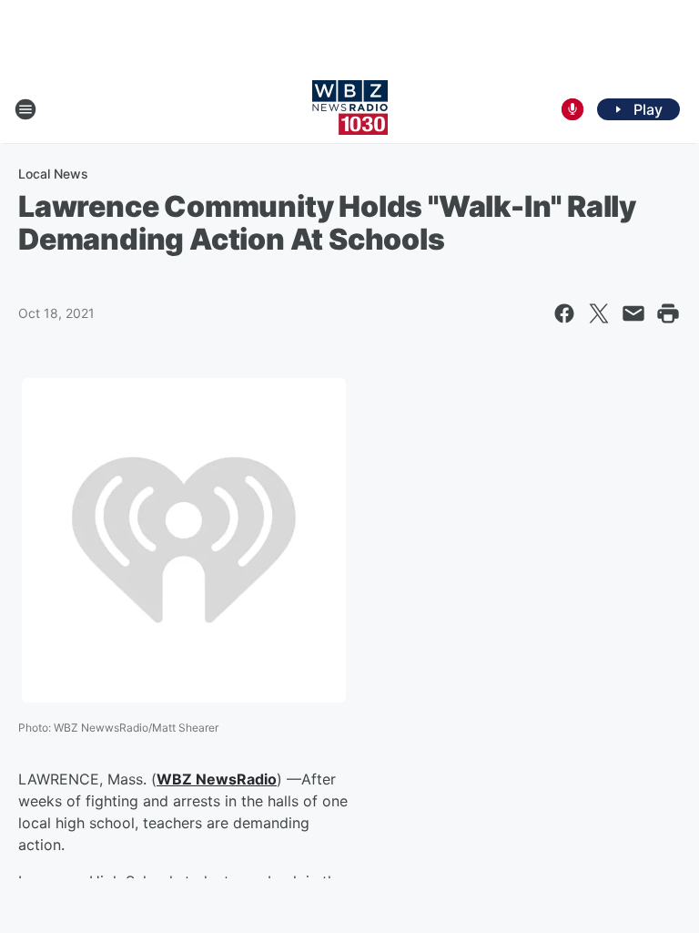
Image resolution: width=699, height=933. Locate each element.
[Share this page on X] (599, 313)
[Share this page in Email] (633, 313)
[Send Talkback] (572, 109)
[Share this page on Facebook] (564, 313)
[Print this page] (668, 313)
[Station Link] (350, 109)
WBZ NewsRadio (217, 779)
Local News (53, 173)
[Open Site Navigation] (25, 109)
